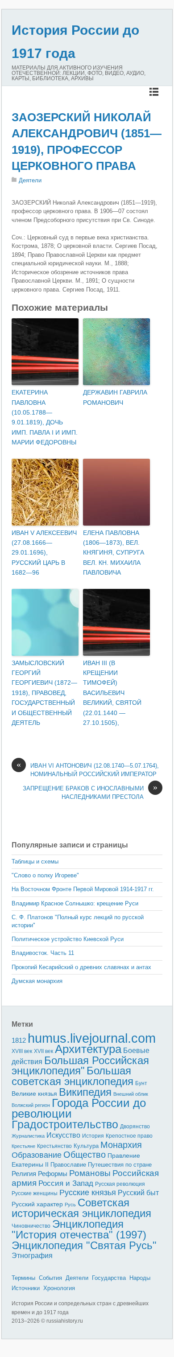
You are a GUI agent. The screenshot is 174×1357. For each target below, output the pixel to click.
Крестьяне (23, 1146)
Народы (139, 1278)
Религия (24, 1173)
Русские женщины (35, 1193)
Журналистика (28, 1136)
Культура (86, 1146)
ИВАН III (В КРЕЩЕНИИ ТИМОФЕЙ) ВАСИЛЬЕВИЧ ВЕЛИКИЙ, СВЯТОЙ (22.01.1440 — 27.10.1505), (112, 692)
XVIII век (22, 1051)
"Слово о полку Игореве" (45, 875)
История (93, 1136)
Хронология (59, 1288)
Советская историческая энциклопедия (81, 1208)
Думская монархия (37, 981)
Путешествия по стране (120, 1164)
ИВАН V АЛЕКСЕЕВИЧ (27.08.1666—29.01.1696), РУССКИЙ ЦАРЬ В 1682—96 (44, 552)
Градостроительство (65, 1124)
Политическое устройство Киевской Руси (68, 939)
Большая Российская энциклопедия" (80, 1065)
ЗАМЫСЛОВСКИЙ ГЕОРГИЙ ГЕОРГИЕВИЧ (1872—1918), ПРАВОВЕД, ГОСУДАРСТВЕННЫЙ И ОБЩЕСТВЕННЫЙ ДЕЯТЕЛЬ (44, 692)
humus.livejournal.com (92, 1038)
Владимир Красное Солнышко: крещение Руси (75, 903)
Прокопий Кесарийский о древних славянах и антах (81, 967)
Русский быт (138, 1193)
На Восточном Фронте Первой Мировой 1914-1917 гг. (83, 889)
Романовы (90, 1173)
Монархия (121, 1145)
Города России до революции (79, 1108)
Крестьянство (54, 1146)
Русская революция (120, 1184)
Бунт (141, 1083)
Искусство (63, 1135)
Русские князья (87, 1192)
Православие (68, 1164)
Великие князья (34, 1093)
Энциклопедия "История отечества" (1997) (79, 1229)
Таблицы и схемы (35, 861)
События (50, 1278)
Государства (109, 1278)
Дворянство (135, 1126)
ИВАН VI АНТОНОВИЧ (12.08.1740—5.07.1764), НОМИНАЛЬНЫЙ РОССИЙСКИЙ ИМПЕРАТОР (88, 769)
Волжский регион (31, 1105)
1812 (19, 1040)
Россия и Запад (65, 1183)
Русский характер (37, 1204)
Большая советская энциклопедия (72, 1076)
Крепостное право (129, 1136)
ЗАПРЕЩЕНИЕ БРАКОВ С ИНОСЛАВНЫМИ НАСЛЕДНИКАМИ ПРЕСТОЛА (90, 792)
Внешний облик (130, 1094)
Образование (37, 1155)
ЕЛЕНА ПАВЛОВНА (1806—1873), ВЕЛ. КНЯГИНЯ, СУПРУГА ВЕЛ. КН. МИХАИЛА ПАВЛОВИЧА (113, 552)
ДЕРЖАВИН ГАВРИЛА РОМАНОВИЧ (115, 397)
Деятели (30, 180)
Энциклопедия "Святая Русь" (84, 1245)
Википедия (85, 1092)
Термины (23, 1278)
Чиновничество (31, 1226)
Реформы (52, 1173)
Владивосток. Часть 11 (43, 953)
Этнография (32, 1255)
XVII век (43, 1051)
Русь (70, 1204)
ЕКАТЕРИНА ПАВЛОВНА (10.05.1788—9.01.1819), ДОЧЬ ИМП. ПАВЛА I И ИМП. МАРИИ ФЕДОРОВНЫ (45, 417)
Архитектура (88, 1049)
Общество (84, 1155)
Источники (26, 1288)
